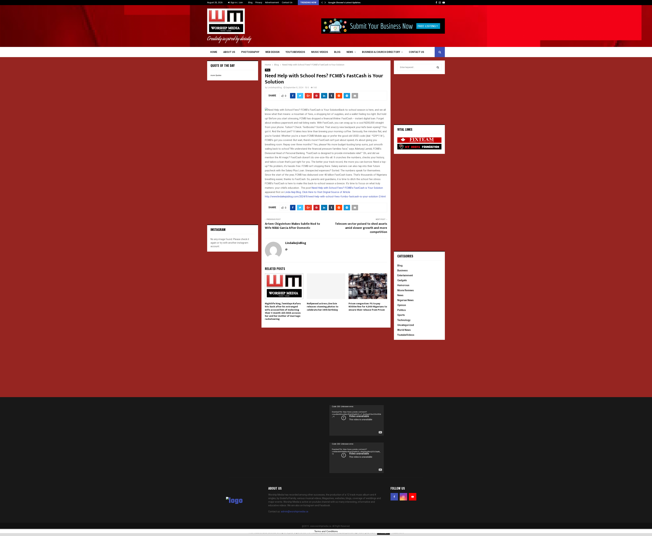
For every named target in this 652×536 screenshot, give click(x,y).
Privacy (258, 2)
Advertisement (272, 2)
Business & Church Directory (381, 52)
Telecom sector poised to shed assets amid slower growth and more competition (361, 228)
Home (213, 52)
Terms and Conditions (326, 531)
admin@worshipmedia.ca (294, 511)
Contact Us (287, 2)
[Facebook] (394, 496)
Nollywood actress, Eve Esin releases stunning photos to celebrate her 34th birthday (322, 307)
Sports (401, 315)
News (350, 52)
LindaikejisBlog (275, 87)
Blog (250, 2)
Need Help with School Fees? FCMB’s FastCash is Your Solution (347, 187)
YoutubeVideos (295, 52)
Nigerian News (405, 300)
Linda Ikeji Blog (293, 192)
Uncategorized (405, 325)
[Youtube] (412, 496)
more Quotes (216, 75)
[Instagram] (403, 496)
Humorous (403, 285)
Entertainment (405, 275)
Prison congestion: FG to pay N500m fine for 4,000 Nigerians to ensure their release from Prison (368, 307)
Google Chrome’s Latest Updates (344, 2)
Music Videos (319, 52)
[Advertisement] (232, 105)
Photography (250, 52)
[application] (356, 420)
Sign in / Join (236, 2)
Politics (401, 310)
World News (404, 330)
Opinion (401, 305)
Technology (403, 320)
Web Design (272, 52)
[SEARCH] (437, 67)
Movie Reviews (405, 290)
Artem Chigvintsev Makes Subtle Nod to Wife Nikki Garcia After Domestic (292, 226)
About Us (229, 52)
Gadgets (402, 280)
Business (402, 270)
